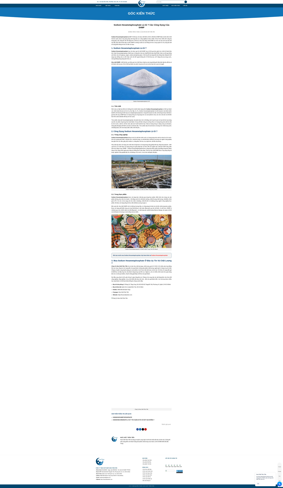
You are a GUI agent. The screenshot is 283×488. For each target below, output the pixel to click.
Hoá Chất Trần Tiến (150, 31)
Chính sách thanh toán (147, 471)
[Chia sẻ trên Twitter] (140, 429)
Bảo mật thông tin (146, 480)
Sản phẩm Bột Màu (147, 462)
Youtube (279, 466)
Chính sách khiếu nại (147, 478)
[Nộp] (185, 2)
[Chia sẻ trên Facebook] (137, 429)
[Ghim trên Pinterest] (145, 429)
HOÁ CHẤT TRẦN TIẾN (148, 486)
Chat (279, 476)
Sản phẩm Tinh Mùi (147, 464)
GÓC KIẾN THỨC (175, 5)
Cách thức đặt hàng (147, 469)
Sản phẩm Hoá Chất (147, 460)
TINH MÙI (117, 5)
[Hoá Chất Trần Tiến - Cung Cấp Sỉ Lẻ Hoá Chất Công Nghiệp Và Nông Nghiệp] (141, 3)
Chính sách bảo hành (147, 475)
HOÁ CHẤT (98, 5)
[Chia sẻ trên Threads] (143, 429)
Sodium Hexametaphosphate (159, 255)
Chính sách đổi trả (147, 476)
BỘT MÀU (108, 5)
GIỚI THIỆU (165, 5)
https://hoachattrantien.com (106, 479)
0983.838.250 (103, 475)
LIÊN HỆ (185, 5)
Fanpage (279, 471)
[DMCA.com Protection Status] (179, 471)
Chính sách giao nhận (147, 473)
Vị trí (279, 480)
